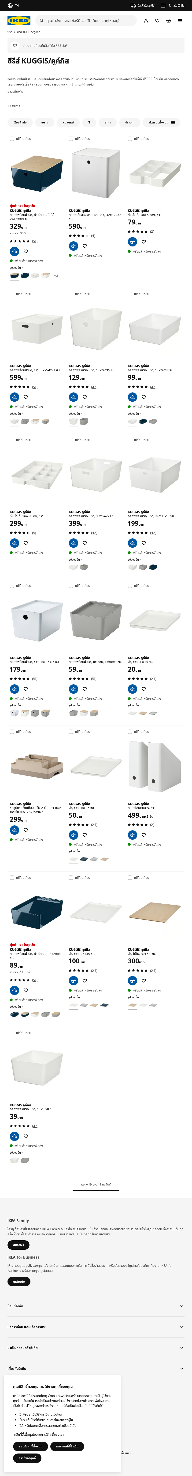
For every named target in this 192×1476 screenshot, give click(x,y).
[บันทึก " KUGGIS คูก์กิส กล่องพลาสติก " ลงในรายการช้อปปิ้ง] (84, 397)
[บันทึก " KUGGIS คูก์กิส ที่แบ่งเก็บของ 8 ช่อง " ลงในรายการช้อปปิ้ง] (25, 543)
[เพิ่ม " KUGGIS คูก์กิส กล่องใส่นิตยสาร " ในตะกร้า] (132, 835)
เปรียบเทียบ (23, 139)
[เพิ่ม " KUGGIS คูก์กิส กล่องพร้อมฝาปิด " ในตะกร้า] (14, 251)
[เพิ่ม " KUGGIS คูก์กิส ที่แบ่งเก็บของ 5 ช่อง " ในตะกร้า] (132, 241)
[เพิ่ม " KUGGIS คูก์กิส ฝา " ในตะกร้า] (132, 689)
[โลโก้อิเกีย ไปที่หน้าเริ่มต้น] (18, 20)
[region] (62, 1423)
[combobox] (84, 20)
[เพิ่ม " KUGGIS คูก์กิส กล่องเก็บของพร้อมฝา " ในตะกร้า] (73, 246)
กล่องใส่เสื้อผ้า (23, 84)
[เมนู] (180, 20)
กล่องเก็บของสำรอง (47, 84)
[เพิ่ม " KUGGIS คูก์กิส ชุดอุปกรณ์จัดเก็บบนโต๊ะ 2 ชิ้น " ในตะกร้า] (14, 830)
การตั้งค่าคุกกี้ (27, 1458)
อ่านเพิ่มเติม (15, 91)
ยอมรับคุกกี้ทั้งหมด (30, 1446)
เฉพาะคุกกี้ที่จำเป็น (67, 1446)
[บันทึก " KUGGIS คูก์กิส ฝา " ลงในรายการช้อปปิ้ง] (143, 689)
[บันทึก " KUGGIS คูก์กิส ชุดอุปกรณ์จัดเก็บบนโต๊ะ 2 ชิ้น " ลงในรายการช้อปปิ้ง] (25, 830)
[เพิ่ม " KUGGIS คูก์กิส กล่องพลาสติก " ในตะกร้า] (73, 397)
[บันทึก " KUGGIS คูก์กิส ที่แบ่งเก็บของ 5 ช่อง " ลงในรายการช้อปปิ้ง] (143, 241)
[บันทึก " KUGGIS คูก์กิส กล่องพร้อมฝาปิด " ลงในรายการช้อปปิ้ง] (25, 251)
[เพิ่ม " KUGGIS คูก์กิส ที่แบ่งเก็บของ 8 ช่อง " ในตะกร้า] (14, 543)
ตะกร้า (70, 84)
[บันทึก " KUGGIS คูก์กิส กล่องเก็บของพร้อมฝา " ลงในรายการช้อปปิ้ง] (84, 246)
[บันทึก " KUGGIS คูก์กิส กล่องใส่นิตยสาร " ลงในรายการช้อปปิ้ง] (143, 835)
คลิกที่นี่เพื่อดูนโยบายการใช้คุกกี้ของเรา (39, 1434)
